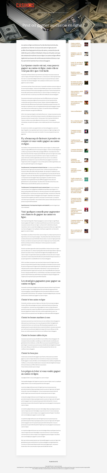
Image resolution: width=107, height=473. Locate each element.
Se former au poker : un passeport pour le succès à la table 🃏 (77, 83)
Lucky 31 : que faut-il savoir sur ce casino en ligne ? (77, 64)
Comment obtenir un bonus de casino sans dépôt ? (77, 222)
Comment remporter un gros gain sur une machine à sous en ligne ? (76, 211)
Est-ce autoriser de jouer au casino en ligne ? (76, 231)
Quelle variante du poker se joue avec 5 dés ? (77, 180)
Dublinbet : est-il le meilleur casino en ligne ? (76, 54)
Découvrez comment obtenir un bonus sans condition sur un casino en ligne (77, 190)
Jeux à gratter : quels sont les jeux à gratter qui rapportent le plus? (77, 93)
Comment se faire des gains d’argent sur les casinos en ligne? (76, 200)
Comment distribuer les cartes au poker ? (77, 150)
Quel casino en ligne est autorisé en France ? (77, 103)
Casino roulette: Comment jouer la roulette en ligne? (76, 44)
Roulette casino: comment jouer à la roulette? (76, 73)
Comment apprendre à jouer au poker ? (76, 170)
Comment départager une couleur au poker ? (76, 160)
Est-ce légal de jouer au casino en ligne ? (77, 121)
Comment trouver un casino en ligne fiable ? (76, 132)
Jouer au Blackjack (76, 111)
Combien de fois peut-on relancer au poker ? (77, 141)
